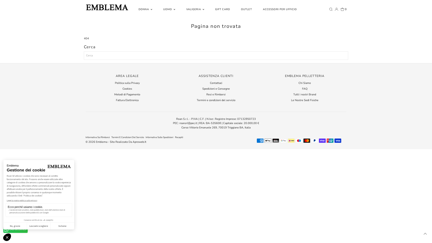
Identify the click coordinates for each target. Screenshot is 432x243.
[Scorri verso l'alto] (425, 233)
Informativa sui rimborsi (98, 137)
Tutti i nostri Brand (304, 94)
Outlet (246, 9)
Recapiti (179, 137)
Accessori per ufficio (280, 9)
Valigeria (194, 9)
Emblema (102, 142)
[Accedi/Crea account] (336, 9)
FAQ (304, 89)
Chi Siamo (305, 83)
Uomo (168, 9)
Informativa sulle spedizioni (159, 137)
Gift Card (222, 9)
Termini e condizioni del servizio (216, 100)
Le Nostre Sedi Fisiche (304, 100)
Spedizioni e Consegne (216, 89)
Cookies (127, 89)
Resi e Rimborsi (216, 94)
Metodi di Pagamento (127, 94)
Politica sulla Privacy (127, 83)
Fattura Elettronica (127, 100)
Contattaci (216, 83)
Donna (144, 9)
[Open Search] (330, 9)
